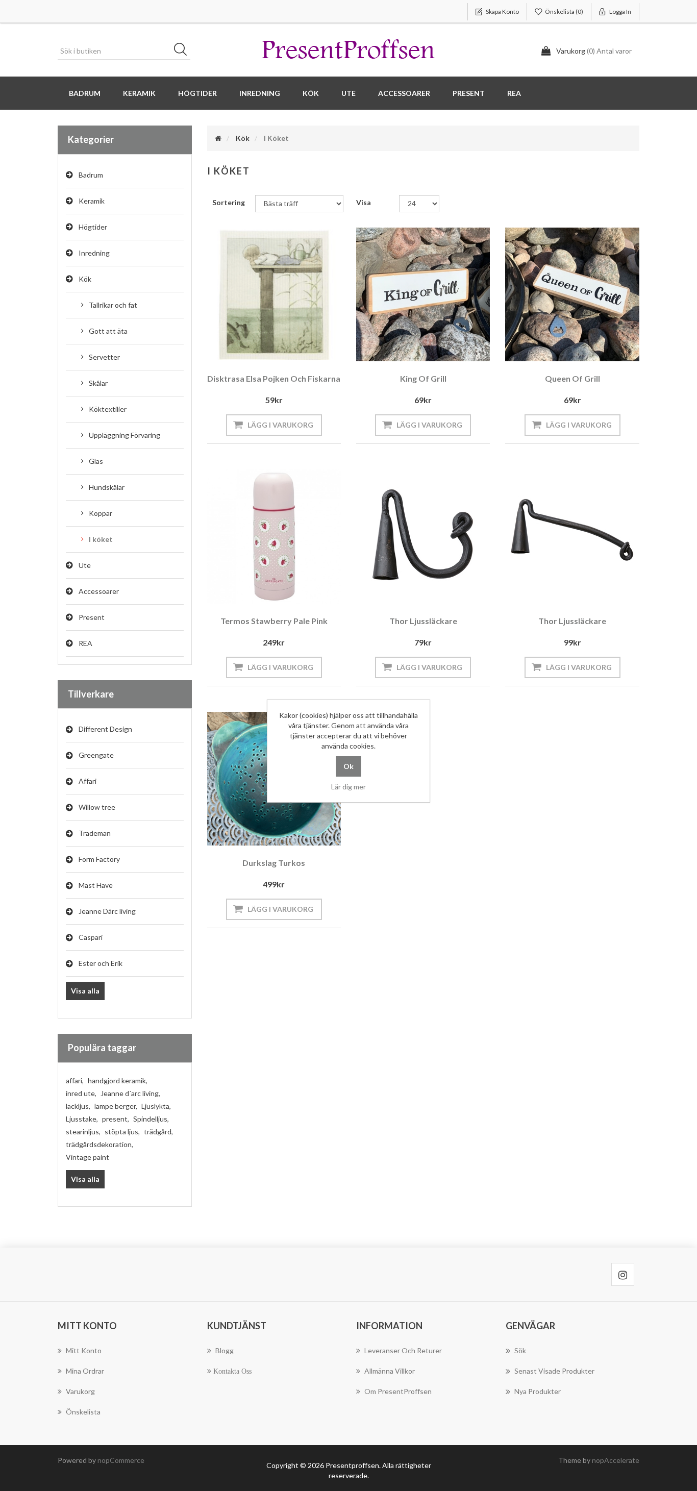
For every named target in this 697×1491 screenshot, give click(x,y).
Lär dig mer (348, 786)
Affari (87, 781)
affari (75, 1080)
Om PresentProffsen (398, 1391)
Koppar (100, 513)
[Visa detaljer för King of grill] (423, 294)
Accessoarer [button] (404, 93)
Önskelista (83, 1411)
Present (92, 617)
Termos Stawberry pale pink (274, 621)
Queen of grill (572, 378)
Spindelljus (151, 1118)
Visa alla (85, 990)
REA (514, 93)
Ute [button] (348, 93)
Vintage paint (87, 1157)
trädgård (158, 1131)
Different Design (105, 729)
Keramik (92, 200)
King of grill (423, 378)
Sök (183, 51)
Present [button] (469, 93)
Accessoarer (99, 591)
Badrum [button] (85, 93)
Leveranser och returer (403, 1350)
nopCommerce (120, 1460)
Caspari (91, 937)
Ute (85, 565)
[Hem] (218, 138)
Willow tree (97, 807)
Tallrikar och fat (113, 305)
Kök (85, 279)
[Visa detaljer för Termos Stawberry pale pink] (274, 536)
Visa (363, 202)
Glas (96, 461)
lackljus (78, 1106)
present (115, 1118)
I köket (101, 539)
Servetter (104, 357)
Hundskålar (107, 487)
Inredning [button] (259, 93)
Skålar (98, 383)
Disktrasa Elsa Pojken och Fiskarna (273, 378)
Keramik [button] (139, 93)
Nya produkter (537, 1391)
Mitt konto (84, 1350)
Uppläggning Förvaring (124, 435)
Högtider (93, 226)
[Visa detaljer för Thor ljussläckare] (423, 536)
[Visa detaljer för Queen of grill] (572, 294)
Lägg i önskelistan (271, 347)
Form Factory (99, 859)
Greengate (96, 755)
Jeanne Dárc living (107, 911)
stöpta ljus (122, 1131)
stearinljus (83, 1131)
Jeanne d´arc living (130, 1093)
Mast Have (96, 885)
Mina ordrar (85, 1370)
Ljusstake (82, 1118)
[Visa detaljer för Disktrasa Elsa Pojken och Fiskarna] (274, 294)
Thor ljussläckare (423, 621)
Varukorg (80, 1391)
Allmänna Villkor (389, 1370)
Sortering (228, 202)
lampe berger (115, 1106)
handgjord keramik (117, 1080)
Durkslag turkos (273, 862)
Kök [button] (311, 93)
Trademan (95, 833)
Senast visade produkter (554, 1370)
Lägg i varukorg (280, 424)
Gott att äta (108, 331)
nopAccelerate (615, 1460)
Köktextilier (108, 409)
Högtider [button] (197, 93)
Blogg (224, 1350)
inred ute (81, 1093)
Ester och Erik (100, 963)
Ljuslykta (156, 1106)
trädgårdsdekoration (99, 1144)
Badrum (91, 174)
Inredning (94, 252)
